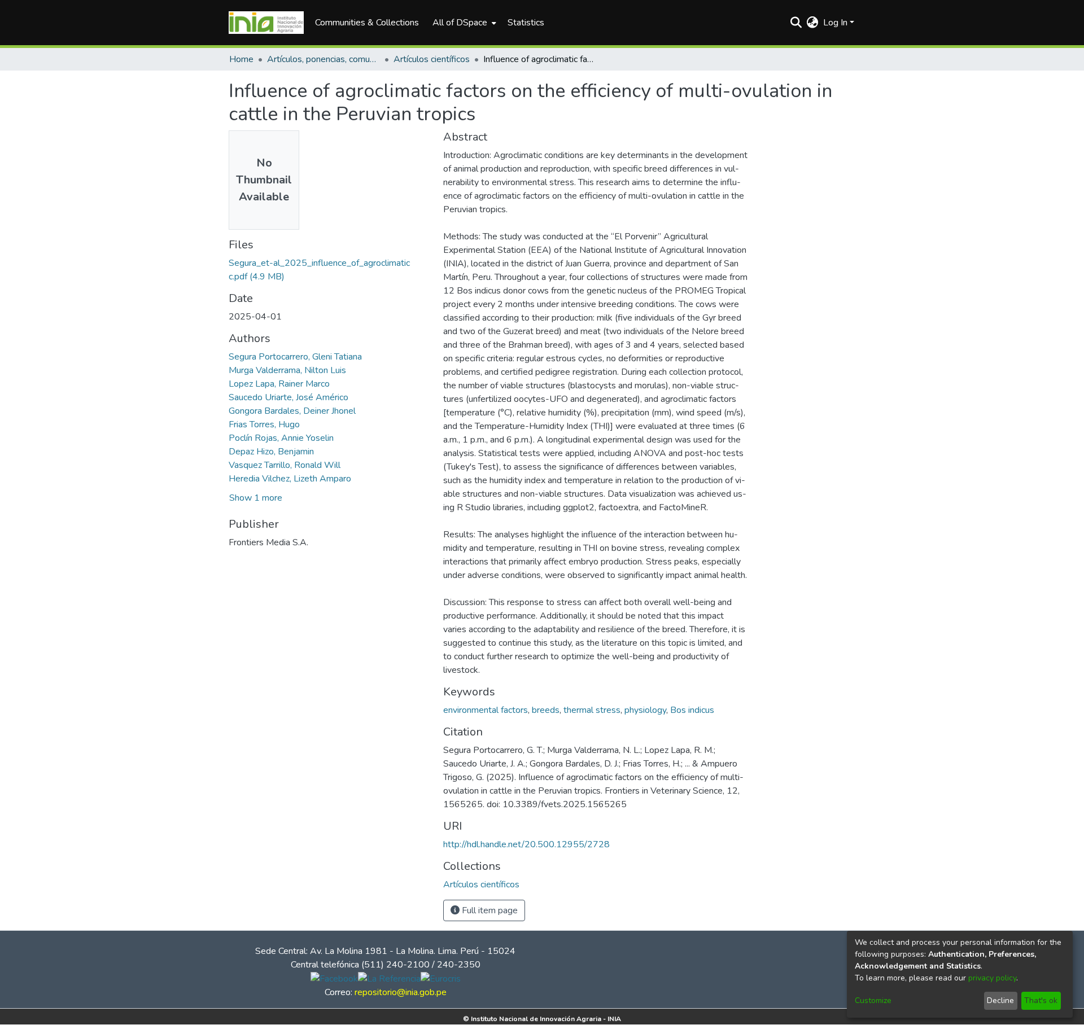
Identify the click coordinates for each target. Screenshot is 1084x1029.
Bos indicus (692, 710)
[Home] (266, 22)
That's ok (1040, 1000)
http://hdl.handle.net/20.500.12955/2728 (526, 844)
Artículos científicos (432, 59)
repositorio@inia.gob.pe (401, 992)
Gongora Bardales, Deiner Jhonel (292, 411)
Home (241, 59)
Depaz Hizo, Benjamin (271, 451)
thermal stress (591, 710)
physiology (645, 710)
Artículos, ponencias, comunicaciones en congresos (323, 59)
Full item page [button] (489, 910)
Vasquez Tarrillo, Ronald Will (284, 465)
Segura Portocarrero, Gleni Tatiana (295, 357)
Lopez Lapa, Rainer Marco (279, 384)
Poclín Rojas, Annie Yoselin (281, 438)
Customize (873, 1000)
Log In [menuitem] (835, 22)
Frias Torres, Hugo (264, 424)
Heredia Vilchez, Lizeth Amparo (290, 478)
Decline (1000, 1000)
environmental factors (485, 710)
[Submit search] (796, 22)
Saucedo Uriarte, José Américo (288, 397)
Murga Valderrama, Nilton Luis (287, 370)
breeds (546, 710)
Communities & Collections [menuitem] (367, 22)
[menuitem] (463, 22)
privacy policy (992, 978)
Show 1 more (255, 498)
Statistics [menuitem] (526, 22)
